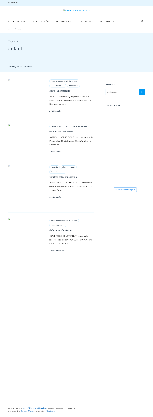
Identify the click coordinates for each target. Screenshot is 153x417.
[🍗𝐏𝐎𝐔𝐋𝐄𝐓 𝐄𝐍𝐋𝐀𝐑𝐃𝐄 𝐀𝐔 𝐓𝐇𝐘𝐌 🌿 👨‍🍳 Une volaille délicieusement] (125, 132)
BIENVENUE (13, 3)
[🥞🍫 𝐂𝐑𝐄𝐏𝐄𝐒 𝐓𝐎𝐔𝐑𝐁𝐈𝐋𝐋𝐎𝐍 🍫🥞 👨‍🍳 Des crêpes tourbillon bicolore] (112, 117)
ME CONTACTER (106, 21)
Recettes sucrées (80, 126)
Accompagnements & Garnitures (64, 81)
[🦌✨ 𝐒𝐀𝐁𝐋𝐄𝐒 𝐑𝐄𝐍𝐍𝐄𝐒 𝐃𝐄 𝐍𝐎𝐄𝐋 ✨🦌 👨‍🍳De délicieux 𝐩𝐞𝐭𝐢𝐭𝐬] (125, 162)
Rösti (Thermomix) (60, 90)
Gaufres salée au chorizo (63, 176)
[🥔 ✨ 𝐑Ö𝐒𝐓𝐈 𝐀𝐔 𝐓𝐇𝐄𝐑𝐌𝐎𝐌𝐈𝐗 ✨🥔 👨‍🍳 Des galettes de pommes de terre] (112, 177)
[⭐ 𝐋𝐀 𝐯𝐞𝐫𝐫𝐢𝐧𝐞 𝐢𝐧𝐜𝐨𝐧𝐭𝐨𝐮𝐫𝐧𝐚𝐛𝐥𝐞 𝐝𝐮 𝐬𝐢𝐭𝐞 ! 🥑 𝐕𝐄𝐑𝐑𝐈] (112, 147)
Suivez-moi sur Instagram (125, 190)
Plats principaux (68, 167)
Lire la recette (55, 111)
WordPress (50, 411)
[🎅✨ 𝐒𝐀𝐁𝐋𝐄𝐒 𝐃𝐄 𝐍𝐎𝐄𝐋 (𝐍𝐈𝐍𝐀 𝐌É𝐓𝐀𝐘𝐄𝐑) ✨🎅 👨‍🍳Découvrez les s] (112, 162)
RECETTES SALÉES (41, 21)
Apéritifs (54, 167)
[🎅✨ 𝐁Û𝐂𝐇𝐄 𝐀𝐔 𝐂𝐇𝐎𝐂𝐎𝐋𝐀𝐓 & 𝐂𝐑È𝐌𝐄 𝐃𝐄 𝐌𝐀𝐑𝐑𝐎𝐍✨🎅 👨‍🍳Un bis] (125, 147)
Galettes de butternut (61, 230)
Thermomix (73, 86)
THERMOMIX (87, 21)
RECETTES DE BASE (17, 21)
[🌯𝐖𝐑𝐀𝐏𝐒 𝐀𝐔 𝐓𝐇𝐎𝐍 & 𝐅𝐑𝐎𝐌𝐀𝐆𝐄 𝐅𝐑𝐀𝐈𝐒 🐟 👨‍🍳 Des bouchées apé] (125, 117)
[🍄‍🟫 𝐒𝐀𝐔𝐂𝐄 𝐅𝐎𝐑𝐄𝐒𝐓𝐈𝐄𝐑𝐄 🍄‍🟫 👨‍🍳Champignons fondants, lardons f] (112, 132)
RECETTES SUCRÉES (65, 21)
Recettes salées (57, 86)
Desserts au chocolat (59, 126)
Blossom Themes (27, 411)
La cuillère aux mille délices (35, 408)
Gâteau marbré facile (61, 131)
